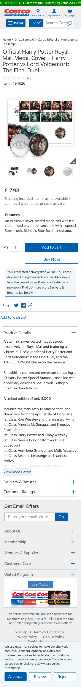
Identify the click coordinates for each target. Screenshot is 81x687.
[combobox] (36, 22)
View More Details (17, 472)
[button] (70, 23)
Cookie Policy (53, 637)
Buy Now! (52, 259)
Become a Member (42, 618)
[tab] (40, 531)
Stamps (11, 44)
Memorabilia (69, 40)
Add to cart (52, 247)
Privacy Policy (26, 637)
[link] (16, 305)
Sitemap (21, 632)
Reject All (66, 676)
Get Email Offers (21, 506)
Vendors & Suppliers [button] (22, 552)
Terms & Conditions (48, 632)
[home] (17, 12)
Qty (5, 247)
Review (40, 676)
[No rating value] (15, 78)
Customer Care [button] (17, 563)
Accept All (17, 676)
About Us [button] (12, 531)
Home (7, 40)
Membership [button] (15, 541)
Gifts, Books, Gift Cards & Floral (35, 40)
